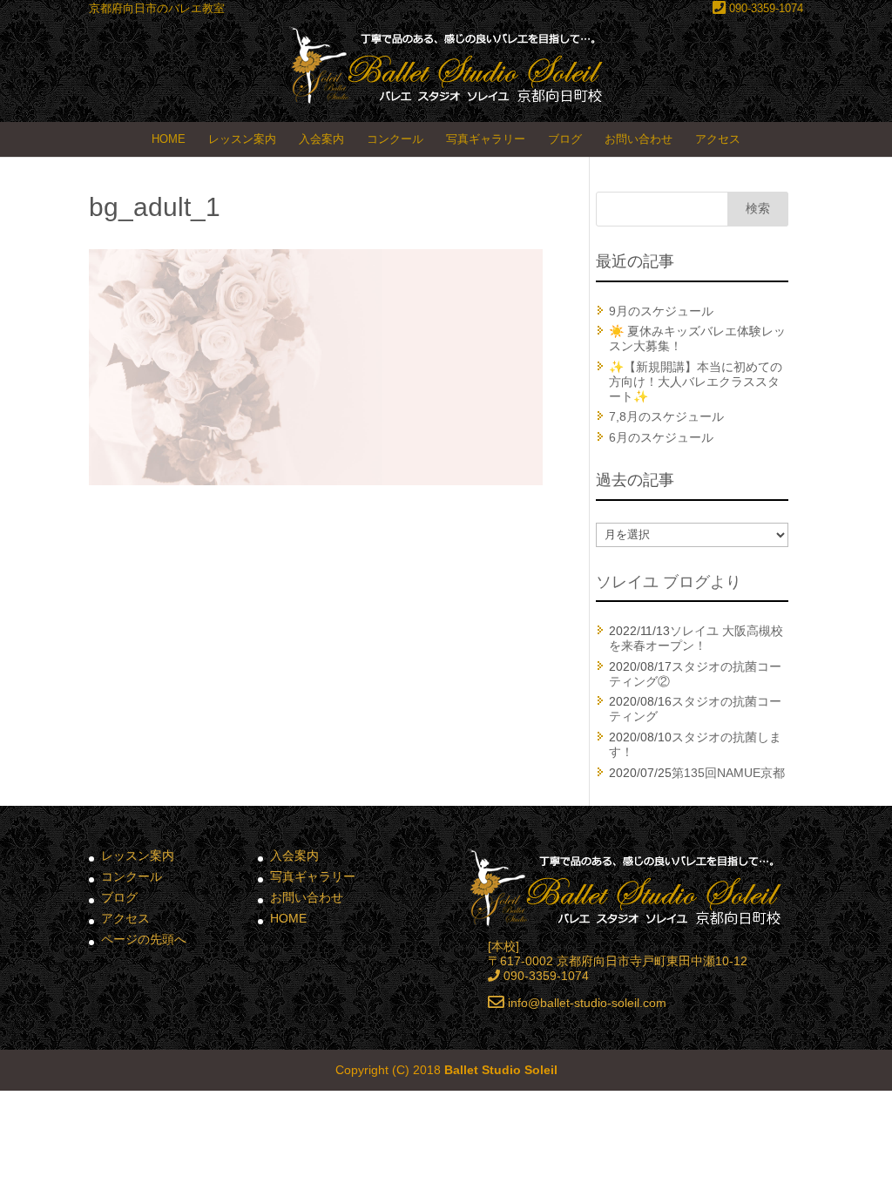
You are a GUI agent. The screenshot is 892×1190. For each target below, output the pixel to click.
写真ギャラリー (485, 138)
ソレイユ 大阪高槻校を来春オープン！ (696, 638)
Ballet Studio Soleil (501, 1070)
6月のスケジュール (661, 437)
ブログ (565, 138)
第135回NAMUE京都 (728, 773)
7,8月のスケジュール (666, 416)
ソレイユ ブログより (668, 582)
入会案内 (321, 138)
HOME (169, 138)
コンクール (395, 138)
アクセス (717, 138)
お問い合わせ (638, 138)
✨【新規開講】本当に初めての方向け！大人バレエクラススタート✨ (695, 381)
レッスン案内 (242, 138)
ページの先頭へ (143, 939)
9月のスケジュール (661, 311)
